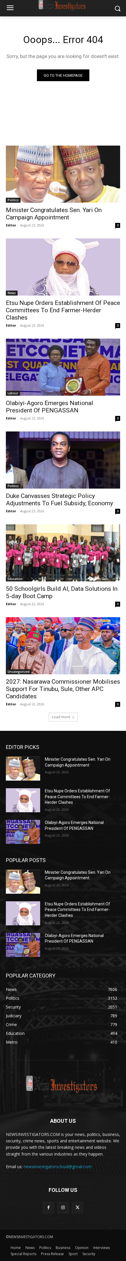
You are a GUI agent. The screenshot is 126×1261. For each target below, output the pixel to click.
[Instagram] (63, 1207)
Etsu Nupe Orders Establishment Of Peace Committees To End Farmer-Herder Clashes (63, 310)
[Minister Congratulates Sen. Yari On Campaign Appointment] (63, 174)
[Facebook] (48, 1207)
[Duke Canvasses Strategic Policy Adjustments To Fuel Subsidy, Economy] (63, 460)
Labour (13, 393)
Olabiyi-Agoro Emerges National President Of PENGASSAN (49, 407)
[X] (77, 1207)
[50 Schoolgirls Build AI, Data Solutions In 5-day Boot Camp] (63, 552)
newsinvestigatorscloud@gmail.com (58, 1166)
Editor (11, 225)
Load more (61, 716)
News (12, 293)
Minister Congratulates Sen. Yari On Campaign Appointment (54, 214)
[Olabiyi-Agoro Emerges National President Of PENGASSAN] (63, 367)
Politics (13, 200)
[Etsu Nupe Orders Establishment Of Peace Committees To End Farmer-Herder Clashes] (63, 267)
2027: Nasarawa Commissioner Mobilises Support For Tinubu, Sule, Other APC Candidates (63, 689)
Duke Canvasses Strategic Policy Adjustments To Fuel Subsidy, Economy (59, 499)
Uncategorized (19, 672)
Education (15, 579)
